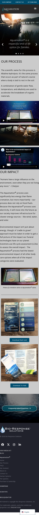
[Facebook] (2, 444)
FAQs (2, 466)
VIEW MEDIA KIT (5, 451)
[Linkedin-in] (19, 444)
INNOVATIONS (16, 507)
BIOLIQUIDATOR (5, 497)
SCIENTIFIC (4, 492)
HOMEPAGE (4, 486)
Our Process (4, 463)
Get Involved (4, 468)
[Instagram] (14, 444)
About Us (3, 471)
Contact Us (19, 2)
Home (2, 460)
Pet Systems (4, 479)
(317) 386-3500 (32, 2)
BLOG (2, 453)
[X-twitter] (8, 444)
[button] (35, 8)
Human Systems (5, 476)
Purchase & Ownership (7, 481)
